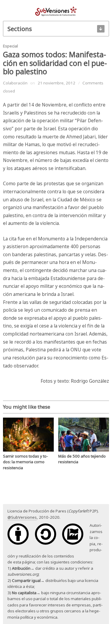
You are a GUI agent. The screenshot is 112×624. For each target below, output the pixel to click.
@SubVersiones (22, 517)
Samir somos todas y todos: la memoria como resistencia (25, 461)
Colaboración (15, 83)
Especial (10, 46)
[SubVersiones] (56, 11)
